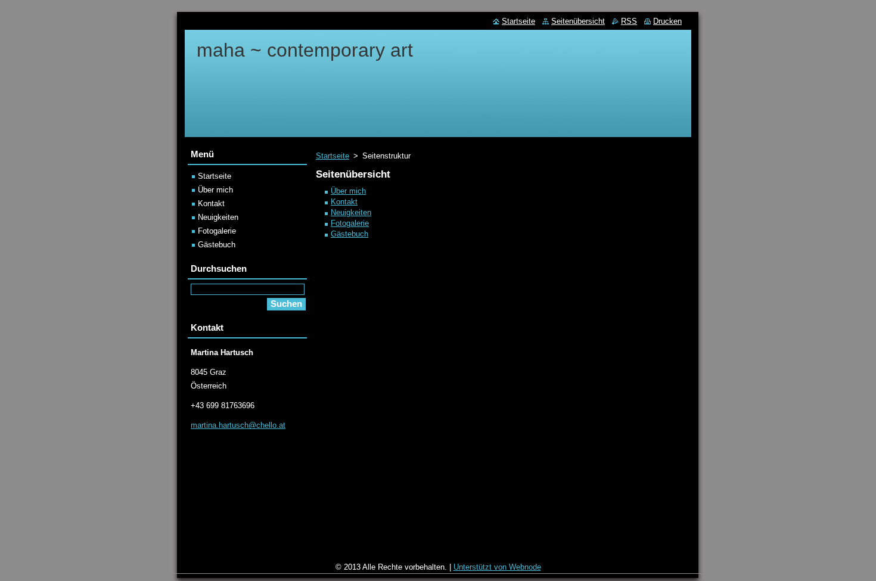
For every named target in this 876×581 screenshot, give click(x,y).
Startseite (332, 155)
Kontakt (344, 201)
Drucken (667, 21)
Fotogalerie (350, 223)
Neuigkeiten (351, 212)
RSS (629, 21)
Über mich (348, 191)
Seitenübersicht (578, 21)
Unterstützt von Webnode (497, 567)
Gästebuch (349, 233)
